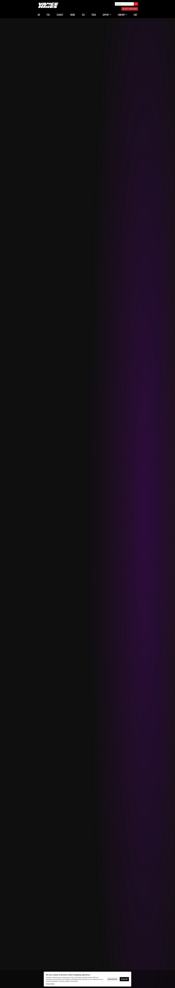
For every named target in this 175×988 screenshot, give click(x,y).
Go (136, 4)
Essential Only (112, 979)
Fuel (48, 14)
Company (121, 14)
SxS (83, 14)
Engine (72, 14)
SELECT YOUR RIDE (130, 9)
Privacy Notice (50, 984)
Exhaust (60, 14)
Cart (135, 14)
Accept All (124, 979)
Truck (93, 14)
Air (39, 14)
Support (106, 14)
